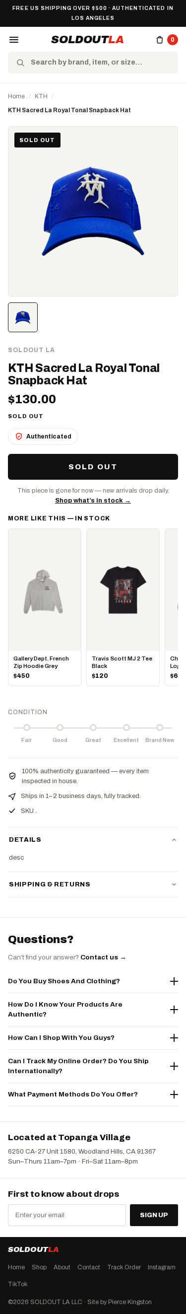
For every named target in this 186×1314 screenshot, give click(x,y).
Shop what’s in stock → (93, 500)
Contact (88, 1266)
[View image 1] (23, 317)
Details (25, 839)
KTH (41, 96)
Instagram (162, 1266)
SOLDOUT (87, 40)
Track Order (124, 1266)
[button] (14, 40)
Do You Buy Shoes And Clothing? (64, 981)
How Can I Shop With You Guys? (61, 1037)
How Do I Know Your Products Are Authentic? (65, 1009)
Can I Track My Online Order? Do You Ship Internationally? (78, 1066)
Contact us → (103, 957)
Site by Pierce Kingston (119, 1301)
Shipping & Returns (50, 884)
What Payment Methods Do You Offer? (73, 1094)
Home (16, 96)
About (62, 1266)
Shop (39, 1266)
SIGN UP (154, 1214)
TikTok (17, 1283)
